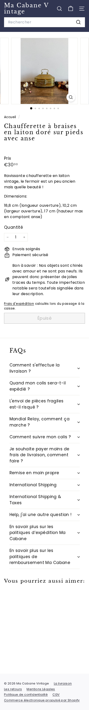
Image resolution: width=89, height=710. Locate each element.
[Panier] (70, 9)
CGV (56, 694)
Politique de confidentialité (26, 694)
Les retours (13, 689)
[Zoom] (70, 97)
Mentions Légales (41, 689)
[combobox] (44, 22)
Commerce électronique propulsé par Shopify (42, 700)
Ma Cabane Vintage (26, 8)
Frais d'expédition (19, 303)
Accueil (10, 117)
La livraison (63, 683)
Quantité (13, 227)
